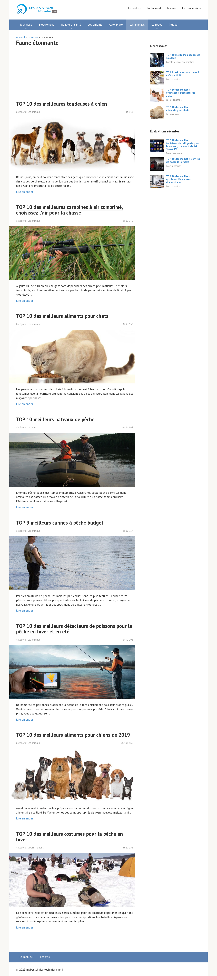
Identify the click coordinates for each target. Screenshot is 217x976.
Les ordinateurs (174, 99)
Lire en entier (24, 192)
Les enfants (95, 24)
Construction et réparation (180, 62)
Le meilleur (134, 8)
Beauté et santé (71, 24)
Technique (25, 24)
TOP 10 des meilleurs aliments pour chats (178, 108)
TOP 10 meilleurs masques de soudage (183, 56)
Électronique (46, 24)
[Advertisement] (75, 74)
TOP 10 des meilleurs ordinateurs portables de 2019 (180, 92)
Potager (174, 24)
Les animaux (34, 111)
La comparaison (191, 8)
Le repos (156, 24)
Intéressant (154, 8)
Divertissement (36, 847)
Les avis (171, 8)
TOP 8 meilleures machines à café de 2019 (182, 74)
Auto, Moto (116, 24)
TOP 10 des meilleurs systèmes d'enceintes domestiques (178, 179)
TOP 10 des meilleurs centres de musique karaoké (183, 160)
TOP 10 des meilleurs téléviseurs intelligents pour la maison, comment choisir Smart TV (182, 145)
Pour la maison (173, 79)
